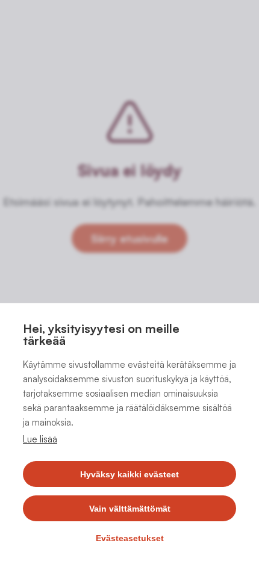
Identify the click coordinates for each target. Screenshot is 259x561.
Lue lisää (40, 439)
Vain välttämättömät (129, 508)
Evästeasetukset (130, 538)
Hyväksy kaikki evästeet (129, 474)
